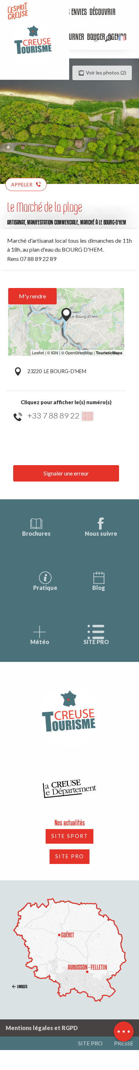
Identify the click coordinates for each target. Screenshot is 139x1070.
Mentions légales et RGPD (42, 1027)
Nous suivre (101, 533)
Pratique (45, 587)
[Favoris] (96, 38)
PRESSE (123, 1043)
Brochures (36, 533)
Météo (39, 641)
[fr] (122, 38)
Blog (98, 587)
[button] (108, 38)
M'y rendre (32, 296)
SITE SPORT (69, 836)
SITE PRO (96, 641)
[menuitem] (73, 12)
